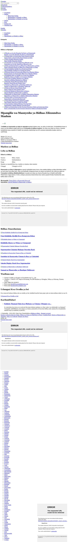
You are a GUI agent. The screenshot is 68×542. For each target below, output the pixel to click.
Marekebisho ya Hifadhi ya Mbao (17, 17)
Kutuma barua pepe (6, 319)
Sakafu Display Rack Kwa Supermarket (15, 263)
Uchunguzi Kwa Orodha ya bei (9, 296)
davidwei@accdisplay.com (18, 285)
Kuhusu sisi (7, 23)
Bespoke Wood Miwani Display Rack (15, 83)
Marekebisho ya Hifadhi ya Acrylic (17, 19)
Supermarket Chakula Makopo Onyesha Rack (17, 105)
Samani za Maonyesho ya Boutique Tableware (17, 86)
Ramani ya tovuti (46, 313)
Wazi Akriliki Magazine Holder (13, 61)
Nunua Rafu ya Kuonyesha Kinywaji (14, 99)
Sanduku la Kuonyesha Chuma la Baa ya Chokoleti (20, 256)
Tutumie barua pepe (6, 143)
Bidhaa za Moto (35, 313)
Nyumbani (7, 12)
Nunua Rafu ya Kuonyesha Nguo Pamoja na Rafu (18, 58)
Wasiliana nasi (8, 25)
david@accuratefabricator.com (19, 284)
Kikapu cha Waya (23, 316)
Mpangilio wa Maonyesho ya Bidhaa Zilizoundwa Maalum (20, 96)
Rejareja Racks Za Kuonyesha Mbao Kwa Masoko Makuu (20, 73)
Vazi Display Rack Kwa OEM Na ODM (15, 102)
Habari (6, 20)
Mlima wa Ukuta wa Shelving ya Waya (31, 315)
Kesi (5, 22)
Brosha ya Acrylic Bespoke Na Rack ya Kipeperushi (19, 54)
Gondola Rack (47, 315)
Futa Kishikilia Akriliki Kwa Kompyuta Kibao (17, 70)
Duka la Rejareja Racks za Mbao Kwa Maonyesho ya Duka (21, 67)
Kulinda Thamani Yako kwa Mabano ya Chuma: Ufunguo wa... (27, 304)
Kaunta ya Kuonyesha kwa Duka (10, 315)
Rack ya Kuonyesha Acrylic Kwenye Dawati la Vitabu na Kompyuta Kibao (25, 108)
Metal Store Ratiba (13, 16)
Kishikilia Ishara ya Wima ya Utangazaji (16, 243)
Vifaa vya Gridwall (12, 316)
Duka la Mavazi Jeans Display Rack (14, 89)
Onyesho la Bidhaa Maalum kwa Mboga (15, 80)
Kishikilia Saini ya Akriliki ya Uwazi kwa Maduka (18, 77)
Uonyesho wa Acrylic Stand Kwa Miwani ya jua (18, 64)
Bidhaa (6, 14)
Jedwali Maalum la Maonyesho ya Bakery (16, 92)
